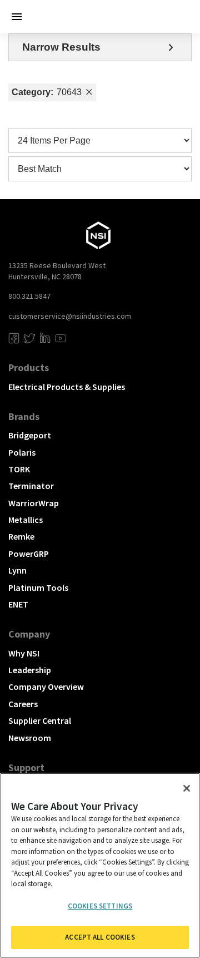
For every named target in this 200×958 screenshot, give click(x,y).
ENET (18, 604)
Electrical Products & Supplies (66, 386)
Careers (23, 703)
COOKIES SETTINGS (100, 906)
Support (26, 767)
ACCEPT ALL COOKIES (99, 937)
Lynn (17, 570)
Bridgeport (29, 435)
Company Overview (46, 686)
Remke (21, 536)
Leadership (29, 669)
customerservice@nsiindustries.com (69, 316)
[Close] (186, 788)
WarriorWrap (33, 502)
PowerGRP (28, 553)
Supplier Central (39, 720)
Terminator (31, 485)
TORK (19, 469)
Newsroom (29, 737)
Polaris (22, 452)
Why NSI (23, 653)
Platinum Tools (38, 587)
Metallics (25, 519)
